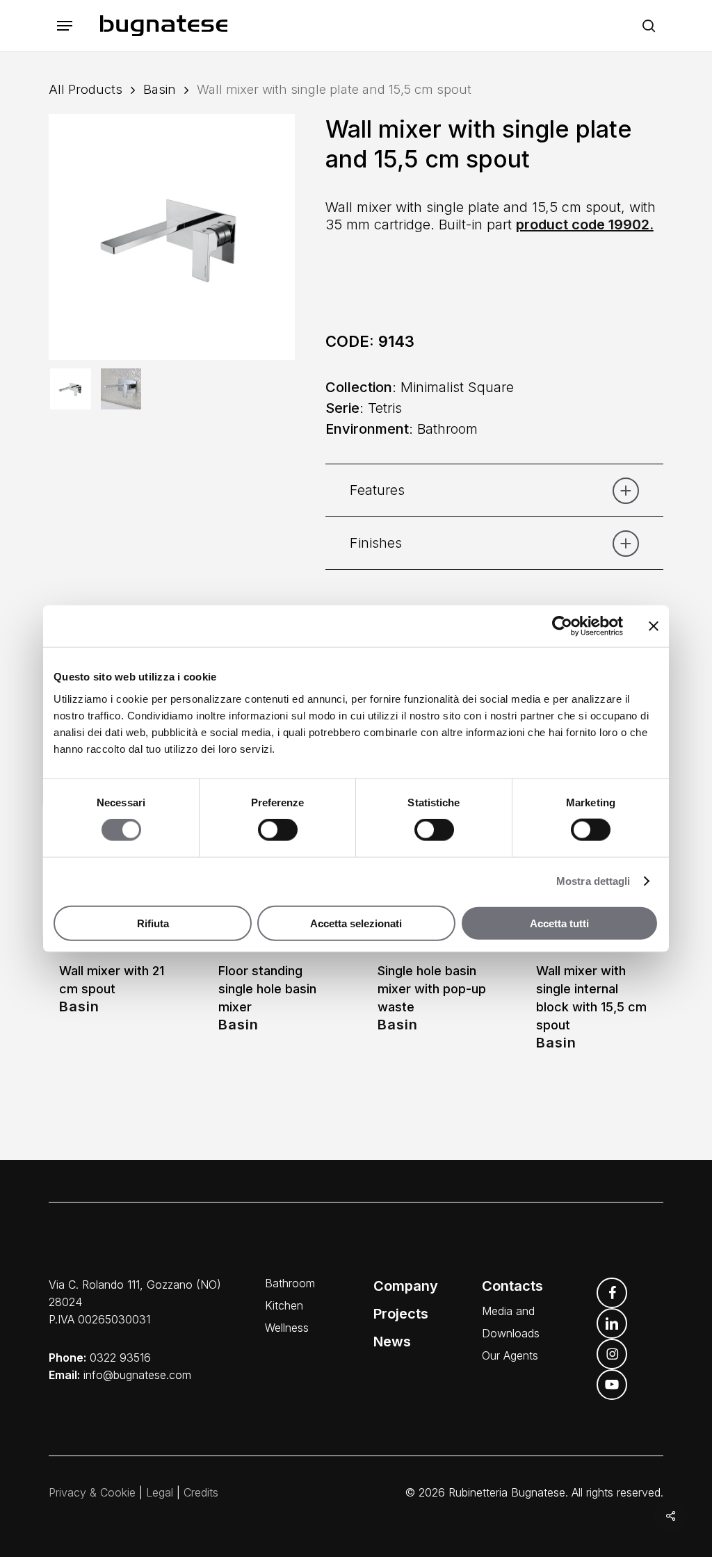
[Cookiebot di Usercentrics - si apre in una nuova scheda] (562, 626)
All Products (85, 89)
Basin (159, 89)
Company (405, 1286)
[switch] (278, 830)
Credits (201, 1492)
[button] (65, 26)
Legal (159, 1492)
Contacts (512, 1286)
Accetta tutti (559, 923)
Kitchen (284, 1305)
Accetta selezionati (356, 923)
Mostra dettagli (593, 881)
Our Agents (510, 1355)
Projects (400, 1313)
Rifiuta (153, 923)
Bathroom (290, 1283)
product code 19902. (585, 224)
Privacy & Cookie (92, 1492)
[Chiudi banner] (653, 626)
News (392, 1341)
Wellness (287, 1328)
